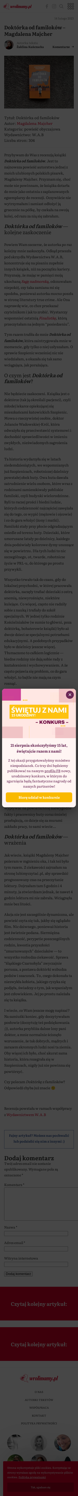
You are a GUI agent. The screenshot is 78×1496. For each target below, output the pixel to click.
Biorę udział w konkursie (39, 797)
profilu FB (53, 770)
